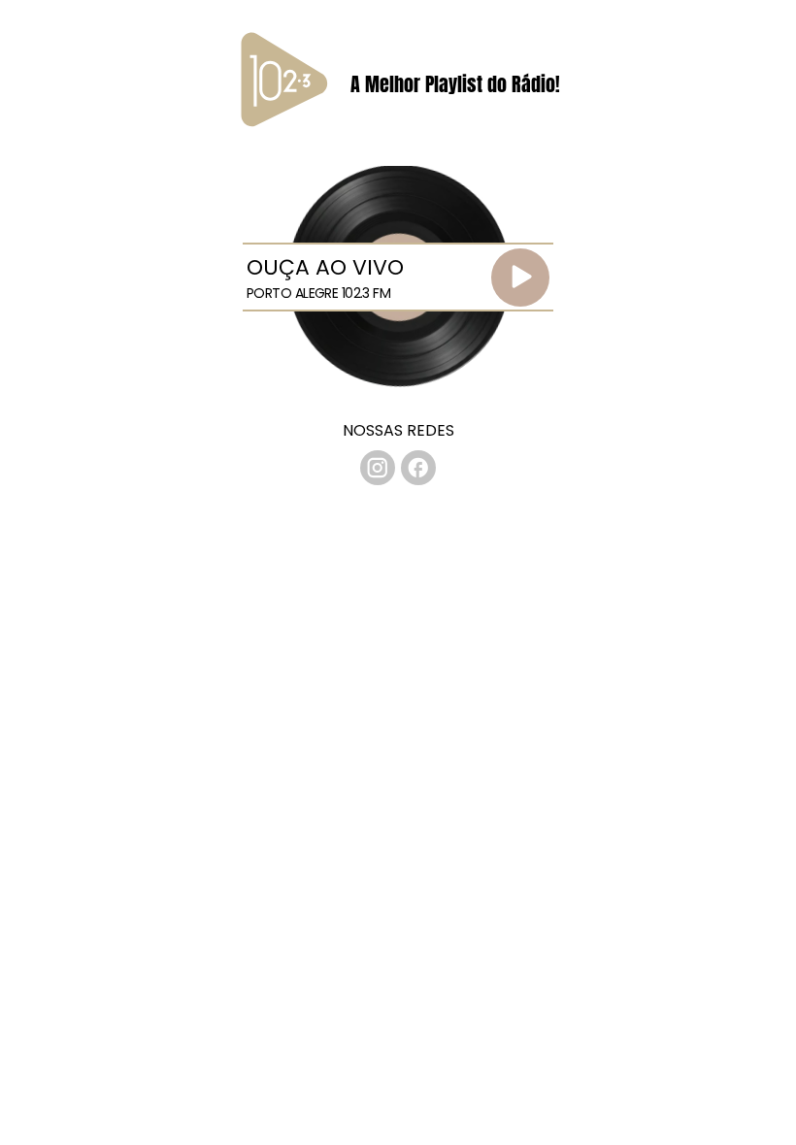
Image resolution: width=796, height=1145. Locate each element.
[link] (377, 467)
